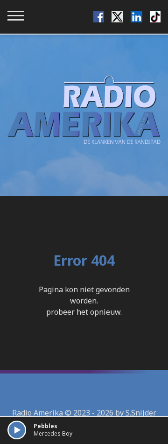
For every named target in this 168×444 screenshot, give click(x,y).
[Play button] (16, 430)
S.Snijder (141, 413)
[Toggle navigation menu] (15, 15)
